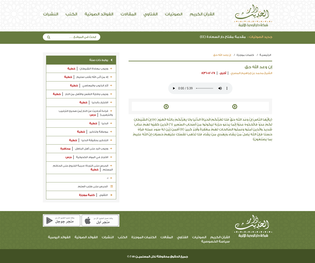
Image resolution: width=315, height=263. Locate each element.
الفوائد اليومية (59, 237)
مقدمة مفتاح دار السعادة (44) (236, 37)
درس (93, 114)
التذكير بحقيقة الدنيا (88, 140)
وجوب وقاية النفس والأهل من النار (80, 94)
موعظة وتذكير (92, 131)
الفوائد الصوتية (99, 14)
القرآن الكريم (202, 14)
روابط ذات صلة (98, 60)
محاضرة (65, 148)
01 (107, 178)
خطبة (71, 68)
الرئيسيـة (265, 54)
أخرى (223, 73)
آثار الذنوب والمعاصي (89, 85)
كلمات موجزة (245, 54)
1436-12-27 (208, 73)
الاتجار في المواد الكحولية (87, 157)
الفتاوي (151, 14)
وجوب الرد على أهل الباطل (84, 148)
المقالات (128, 14)
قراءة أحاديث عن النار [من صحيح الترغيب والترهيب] (86, 113)
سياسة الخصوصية (215, 241)
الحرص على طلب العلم (93, 186)
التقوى (93, 195)
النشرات (50, 14)
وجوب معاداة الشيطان (88, 68)
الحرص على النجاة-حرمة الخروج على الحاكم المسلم (83, 167)
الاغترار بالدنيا (94, 102)
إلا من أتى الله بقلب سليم (86, 76)
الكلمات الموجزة (143, 237)
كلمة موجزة (87, 195)
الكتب (71, 14)
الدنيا (98, 123)
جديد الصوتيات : (260, 37)
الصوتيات (173, 14)
